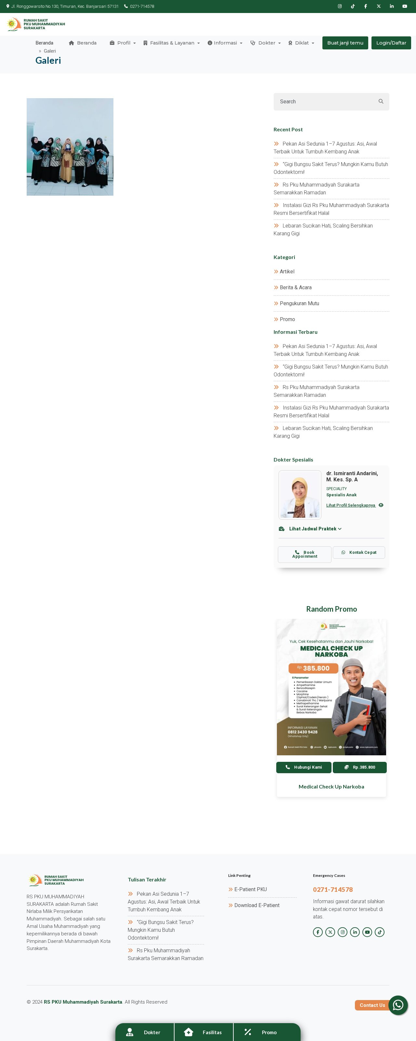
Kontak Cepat (362, 552)
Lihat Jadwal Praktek (313, 528)
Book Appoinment (304, 554)
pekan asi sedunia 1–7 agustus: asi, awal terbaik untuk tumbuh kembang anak (164, 902)
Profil (123, 43)
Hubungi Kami (307, 767)
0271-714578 (142, 6)
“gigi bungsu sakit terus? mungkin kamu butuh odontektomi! (161, 930)
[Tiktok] (352, 6)
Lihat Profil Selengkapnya (351, 505)
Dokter (266, 43)
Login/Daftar (391, 43)
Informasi (225, 43)
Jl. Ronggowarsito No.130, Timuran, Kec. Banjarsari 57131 (65, 6)
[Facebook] (365, 6)
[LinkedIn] (391, 6)
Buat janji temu (345, 43)
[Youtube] (404, 6)
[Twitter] (378, 6)
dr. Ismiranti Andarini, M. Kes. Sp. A (352, 476)
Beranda (86, 43)
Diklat (301, 43)
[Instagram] (339, 6)
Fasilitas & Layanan (171, 43)
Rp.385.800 (363, 767)
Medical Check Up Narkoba (331, 786)
